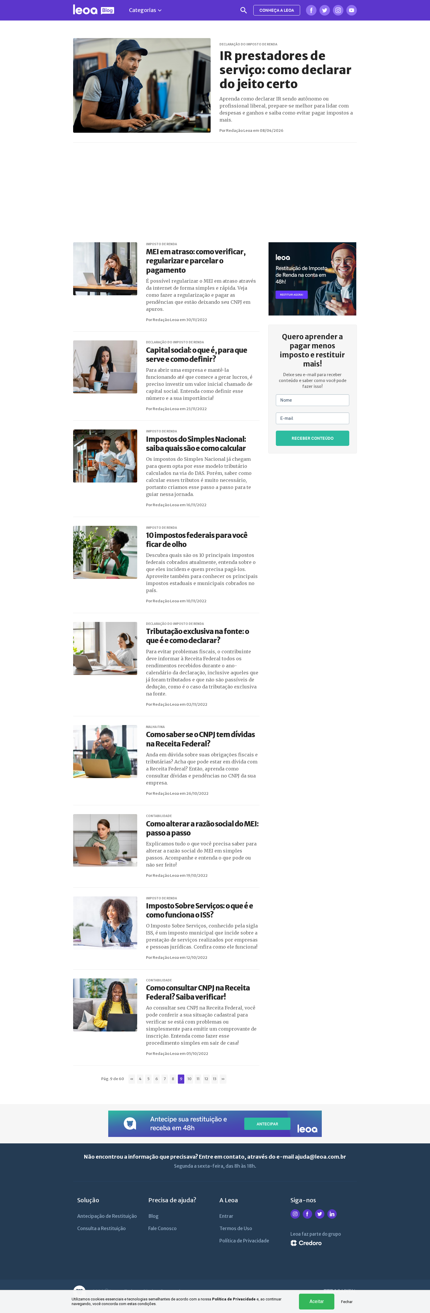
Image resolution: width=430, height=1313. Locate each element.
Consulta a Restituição (101, 1228)
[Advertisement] (219, 192)
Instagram (338, 10)
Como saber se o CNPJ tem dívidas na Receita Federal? (200, 739)
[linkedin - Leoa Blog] (332, 1217)
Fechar (346, 1302)
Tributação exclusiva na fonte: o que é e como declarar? (197, 636)
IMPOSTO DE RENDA (161, 244)
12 (206, 1078)
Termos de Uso (235, 1228)
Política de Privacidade (234, 1299)
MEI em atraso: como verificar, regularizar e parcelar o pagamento (195, 260)
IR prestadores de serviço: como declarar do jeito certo (285, 70)
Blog (153, 1216)
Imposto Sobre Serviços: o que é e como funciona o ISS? (199, 910)
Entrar (226, 1216)
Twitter (324, 10)
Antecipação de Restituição (107, 1216)
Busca (243, 10)
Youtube (351, 10)
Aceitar (316, 1301)
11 (198, 1078)
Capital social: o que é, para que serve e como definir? (196, 355)
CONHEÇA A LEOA (276, 10)
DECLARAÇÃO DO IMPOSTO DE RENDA (248, 44)
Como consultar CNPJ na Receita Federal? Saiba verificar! (198, 992)
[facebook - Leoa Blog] (307, 1217)
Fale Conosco (162, 1228)
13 (214, 1078)
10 (190, 1078)
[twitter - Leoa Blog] (319, 1217)
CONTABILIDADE (159, 816)
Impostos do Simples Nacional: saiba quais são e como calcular (196, 444)
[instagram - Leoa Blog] (295, 1217)
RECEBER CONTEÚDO (312, 438)
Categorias (142, 10)
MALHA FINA (155, 727)
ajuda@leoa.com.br (320, 1156)
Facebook (311, 10)
